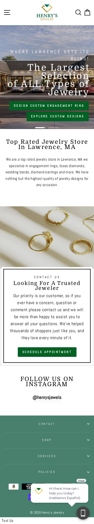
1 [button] (40, 127)
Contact (47, 424)
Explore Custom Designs (57, 116)
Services (47, 456)
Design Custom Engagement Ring (49, 106)
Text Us (8, 520)
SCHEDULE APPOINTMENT (47, 352)
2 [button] (53, 127)
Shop (47, 440)
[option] (47, 77)
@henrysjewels (47, 397)
